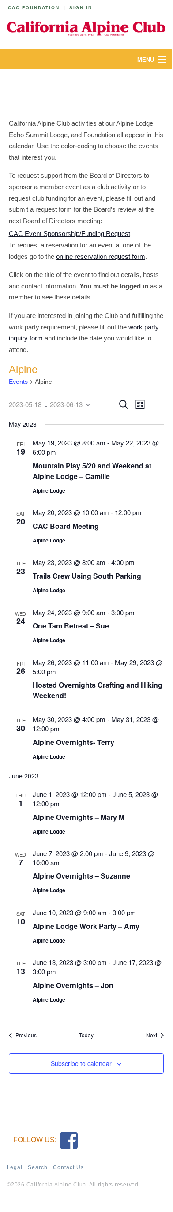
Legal (15, 1167)
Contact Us (68, 1167)
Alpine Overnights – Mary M (78, 817)
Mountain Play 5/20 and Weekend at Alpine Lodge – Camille (92, 470)
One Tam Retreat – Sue (71, 626)
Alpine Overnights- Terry (73, 742)
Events (18, 381)
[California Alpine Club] (86, 27)
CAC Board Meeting (66, 526)
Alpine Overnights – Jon (73, 985)
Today (86, 1035)
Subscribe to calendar (81, 1063)
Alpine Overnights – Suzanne (81, 876)
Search (38, 1167)
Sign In (80, 7)
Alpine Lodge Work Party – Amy (86, 926)
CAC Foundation (34, 7)
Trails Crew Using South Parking (87, 576)
